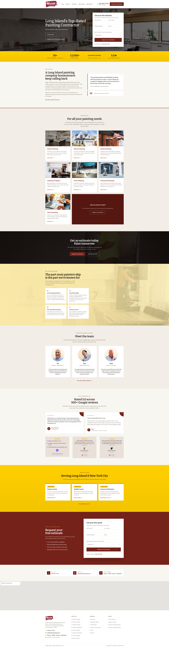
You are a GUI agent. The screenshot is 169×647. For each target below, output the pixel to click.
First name (98, 20)
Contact (92, 632)
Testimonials (94, 624)
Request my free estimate (108, 39)
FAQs (92, 630)
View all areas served (84, 503)
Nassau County (112, 622)
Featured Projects (95, 622)
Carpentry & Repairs (77, 627)
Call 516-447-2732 (92, 254)
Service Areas (82, 4)
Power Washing (76, 630)
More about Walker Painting (52, 99)
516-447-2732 (106, 44)
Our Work (74, 4)
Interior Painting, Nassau (115, 624)
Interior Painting (76, 619)
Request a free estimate (112, 645)
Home (62, 4)
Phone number (99, 26)
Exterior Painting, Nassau (115, 627)
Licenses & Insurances (96, 627)
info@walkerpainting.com (84, 573)
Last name (112, 20)
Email (110, 26)
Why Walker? (89, 4)
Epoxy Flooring (75, 638)
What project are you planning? (104, 32)
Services (67, 4)
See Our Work (50, 34)
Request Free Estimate (116, 4)
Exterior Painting (76, 622)
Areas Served (112, 619)
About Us (93, 619)
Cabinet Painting (76, 624)
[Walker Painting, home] (51, 4)
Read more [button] (84, 445)
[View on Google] (84, 448)
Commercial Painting (77, 632)
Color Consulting (76, 635)
